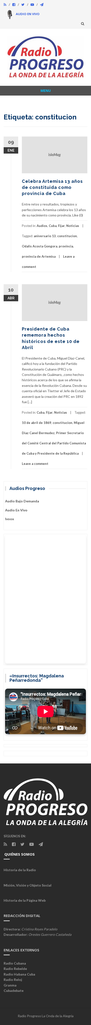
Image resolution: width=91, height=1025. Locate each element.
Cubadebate (14, 990)
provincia (66, 246)
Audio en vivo (16, 510)
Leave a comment (35, 464)
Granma (10, 985)
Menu (46, 90)
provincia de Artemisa (39, 256)
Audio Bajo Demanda (22, 501)
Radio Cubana (15, 963)
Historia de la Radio (20, 870)
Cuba (53, 226)
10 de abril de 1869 (36, 423)
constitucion (67, 236)
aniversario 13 (45, 236)
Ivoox (9, 519)
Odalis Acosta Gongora (39, 246)
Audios (42, 226)
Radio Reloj (13, 979)
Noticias (72, 226)
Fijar (61, 226)
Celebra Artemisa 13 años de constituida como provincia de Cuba (52, 187)
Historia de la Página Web (25, 900)
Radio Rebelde (15, 968)
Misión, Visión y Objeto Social (27, 885)
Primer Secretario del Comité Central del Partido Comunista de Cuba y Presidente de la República (54, 443)
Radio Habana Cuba (19, 974)
